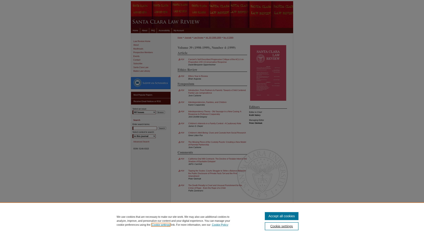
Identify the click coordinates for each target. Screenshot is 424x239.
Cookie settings (161, 224)
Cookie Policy (220, 224)
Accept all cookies (281, 216)
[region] (212, 220)
